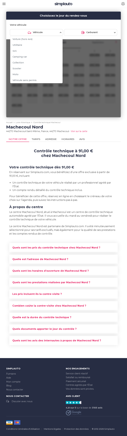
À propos (11, 373)
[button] (123, 4)
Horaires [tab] (67, 139)
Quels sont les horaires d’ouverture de (50, 270)
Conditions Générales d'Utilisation (23, 429)
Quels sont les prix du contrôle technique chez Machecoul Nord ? (56, 247)
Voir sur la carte (79, 131)
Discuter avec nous (22, 401)
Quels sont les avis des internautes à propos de (56, 340)
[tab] (63, 247)
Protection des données (76, 429)
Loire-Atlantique (23, 122)
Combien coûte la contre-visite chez (49, 305)
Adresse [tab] (51, 139)
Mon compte (13, 381)
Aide (8, 377)
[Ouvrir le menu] (3, 3)
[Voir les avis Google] (73, 412)
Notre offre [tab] (18, 139)
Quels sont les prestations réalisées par (51, 282)
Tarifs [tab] (36, 139)
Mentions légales (52, 429)
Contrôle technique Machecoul (46, 122)
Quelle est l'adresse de (40, 259)
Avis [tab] (82, 139)
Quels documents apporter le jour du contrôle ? (44, 328)
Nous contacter (14, 389)
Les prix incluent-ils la (37, 294)
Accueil (9, 122)
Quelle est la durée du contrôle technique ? (41, 317)
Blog (8, 385)
